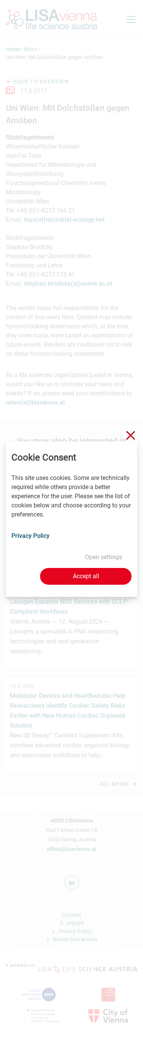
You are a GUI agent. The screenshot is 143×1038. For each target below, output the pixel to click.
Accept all (86, 576)
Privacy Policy (30, 535)
